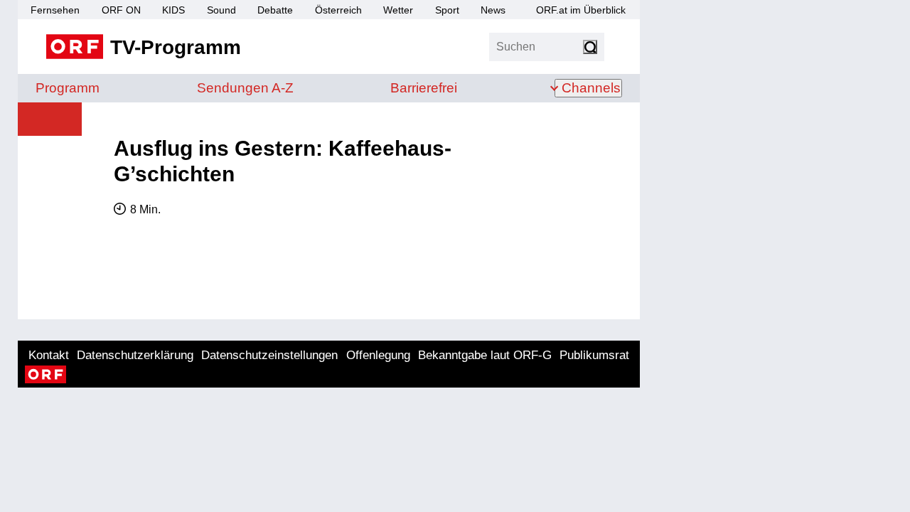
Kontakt (48, 355)
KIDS (173, 10)
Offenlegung (378, 355)
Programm (68, 87)
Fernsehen (55, 10)
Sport (447, 10)
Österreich (338, 10)
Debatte (275, 10)
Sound (221, 10)
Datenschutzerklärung (135, 355)
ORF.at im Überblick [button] (581, 10)
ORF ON (121, 10)
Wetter (398, 10)
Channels (591, 87)
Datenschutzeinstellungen (269, 355)
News (493, 10)
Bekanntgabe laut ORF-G (485, 355)
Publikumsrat (594, 355)
